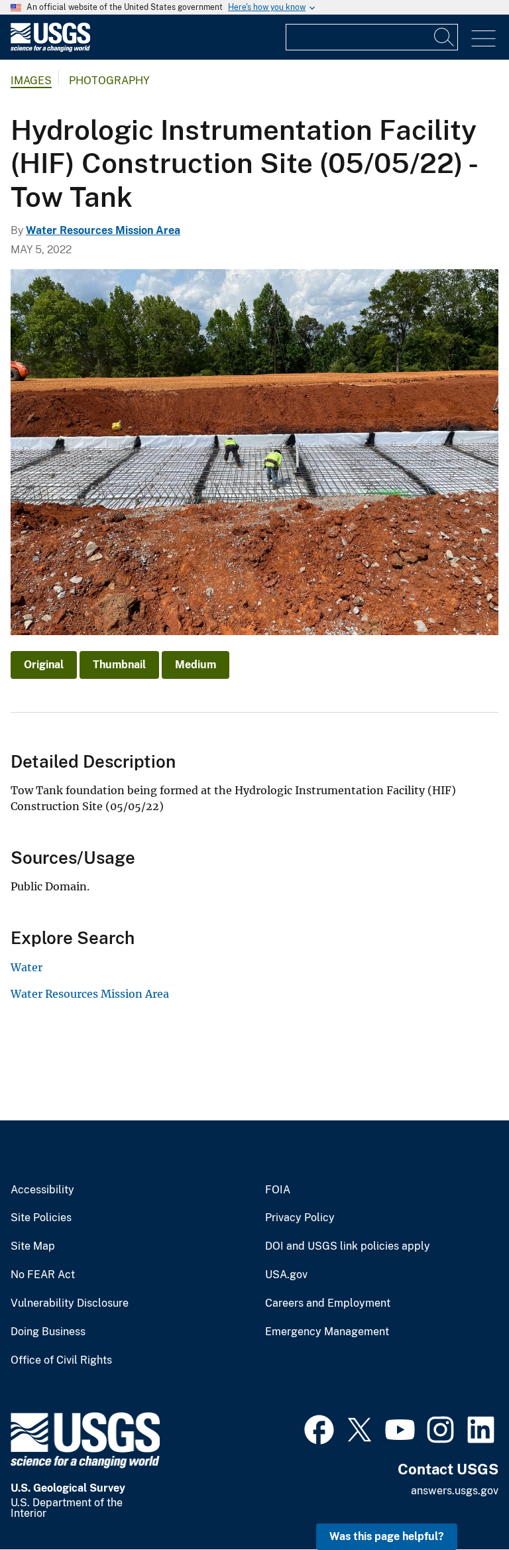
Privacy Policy (300, 1218)
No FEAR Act (43, 1275)
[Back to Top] (460, 1501)
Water (26, 967)
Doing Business (48, 1332)
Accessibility (42, 1190)
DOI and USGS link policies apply (347, 1246)
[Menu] (483, 39)
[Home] (50, 48)
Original (44, 664)
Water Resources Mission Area (103, 230)
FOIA (277, 1190)
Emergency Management (327, 1332)
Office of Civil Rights (61, 1360)
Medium (195, 664)
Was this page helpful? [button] (386, 1536)
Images (31, 80)
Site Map (33, 1246)
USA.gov (286, 1275)
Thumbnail (119, 664)
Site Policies (41, 1218)
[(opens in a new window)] (319, 1428)
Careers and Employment (327, 1303)
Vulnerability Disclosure (70, 1303)
